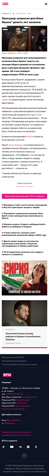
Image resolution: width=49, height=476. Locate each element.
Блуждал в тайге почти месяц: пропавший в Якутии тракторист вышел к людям (24, 206)
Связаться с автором (24, 186)
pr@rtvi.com (21, 403)
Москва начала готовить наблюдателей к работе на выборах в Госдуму (24, 225)
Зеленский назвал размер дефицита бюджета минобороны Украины (23, 336)
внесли (30, 136)
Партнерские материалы (13, 409)
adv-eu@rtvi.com (22, 406)
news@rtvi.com (23, 400)
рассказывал (15, 145)
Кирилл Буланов (24, 183)
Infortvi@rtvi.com (29, 397)
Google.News (9, 423)
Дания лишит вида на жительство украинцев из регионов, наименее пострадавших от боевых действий (20, 243)
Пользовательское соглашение (14, 361)
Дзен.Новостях (13, 420)
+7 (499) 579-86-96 (14, 394)
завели (5, 99)
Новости (6, 13)
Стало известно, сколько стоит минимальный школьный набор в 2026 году (24, 234)
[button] (46, 3)
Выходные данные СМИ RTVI (13, 357)
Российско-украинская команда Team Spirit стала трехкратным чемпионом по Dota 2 (22, 215)
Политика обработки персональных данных (19, 365)
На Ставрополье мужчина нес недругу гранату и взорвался (22, 253)
